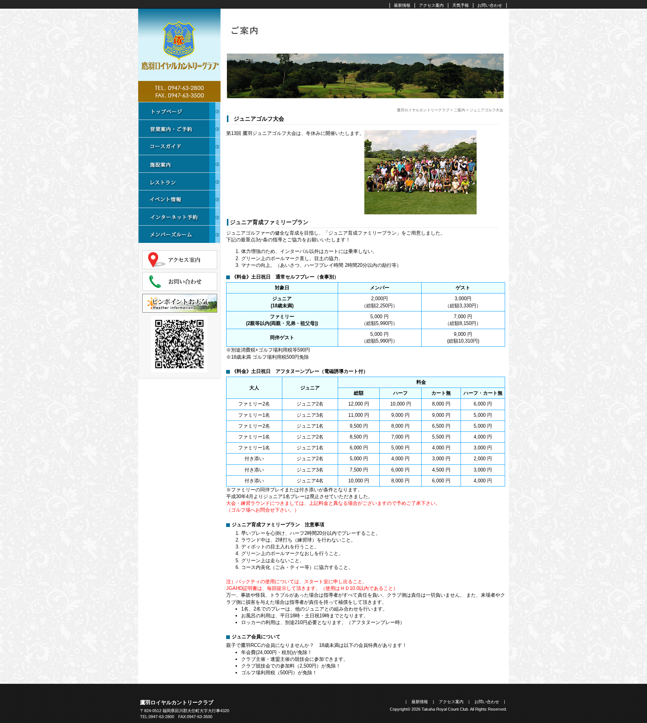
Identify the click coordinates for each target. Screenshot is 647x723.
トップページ (179, 111)
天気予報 (460, 5)
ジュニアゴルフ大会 (259, 118)
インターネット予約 (179, 216)
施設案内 (179, 163)
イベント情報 (179, 199)
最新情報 (402, 5)
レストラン (179, 181)
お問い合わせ (489, 5)
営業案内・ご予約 (179, 128)
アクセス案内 (431, 5)
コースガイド (179, 146)
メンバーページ (179, 234)
